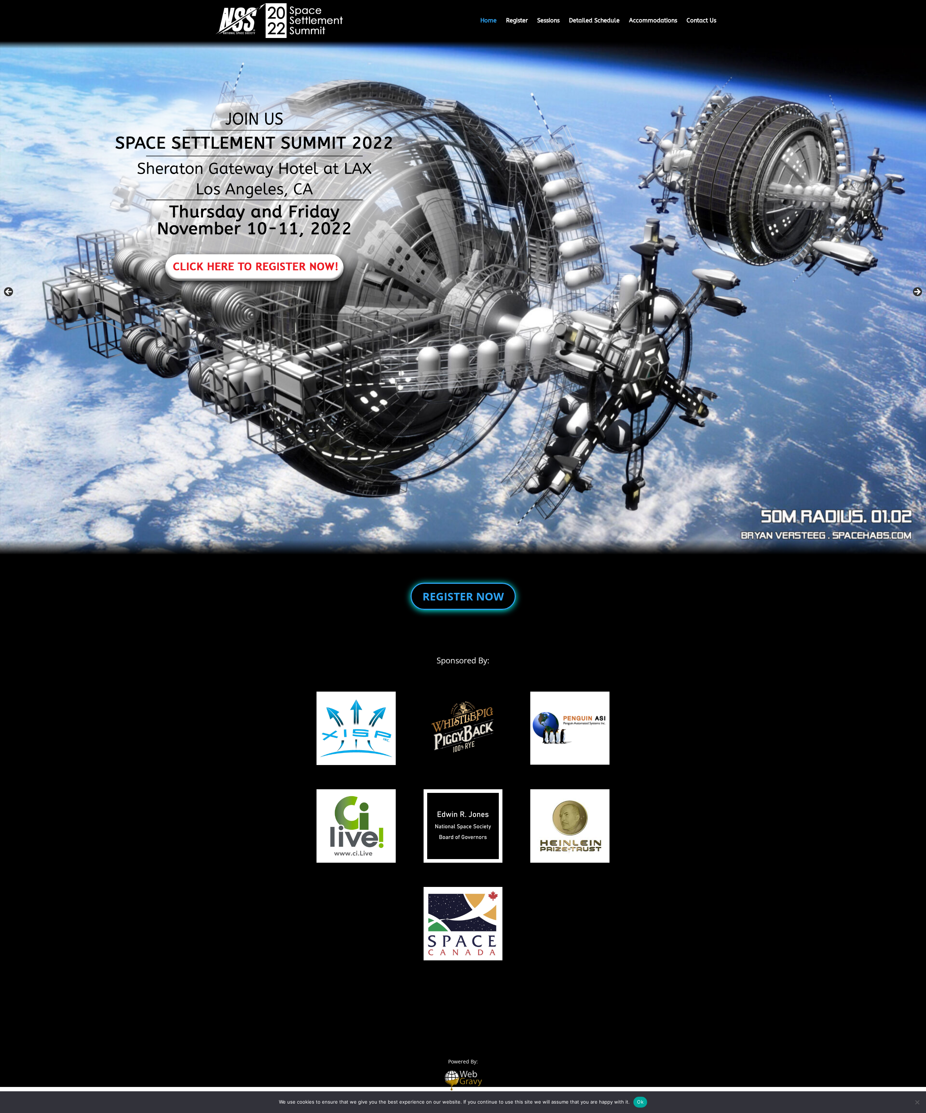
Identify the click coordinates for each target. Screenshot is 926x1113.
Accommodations (653, 20)
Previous (9, 292)
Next (917, 292)
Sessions (548, 20)
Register (517, 20)
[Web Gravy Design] (463, 1079)
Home (488, 20)
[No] (917, 1102)
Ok (640, 1102)
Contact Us (701, 20)
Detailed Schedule (594, 20)
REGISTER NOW (463, 596)
